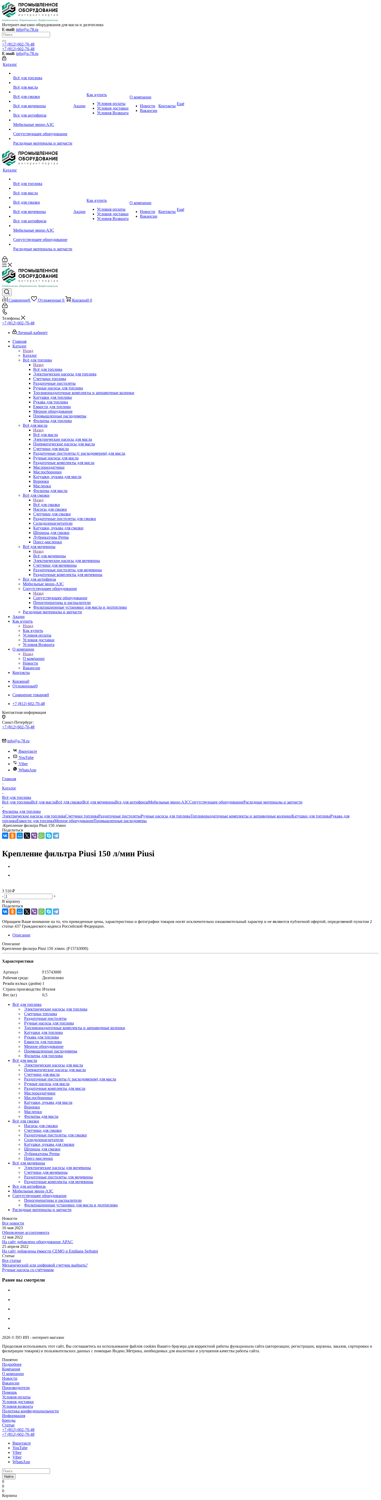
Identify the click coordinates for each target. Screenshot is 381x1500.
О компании (34, 658)
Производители (16, 1387)
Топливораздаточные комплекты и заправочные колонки (241, 816)
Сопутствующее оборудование (60, 598)
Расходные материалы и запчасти (272, 802)
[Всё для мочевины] (42, 101)
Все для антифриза (131, 802)
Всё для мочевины (49, 556)
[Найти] (4, 41)
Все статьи (11, 1260)
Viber (23, 764)
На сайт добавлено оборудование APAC (37, 1242)
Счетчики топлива (81, 816)
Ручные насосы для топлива (165, 816)
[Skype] (49, 836)
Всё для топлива (47, 369)
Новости (9, 1378)
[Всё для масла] (42, 82)
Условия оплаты (16, 1397)
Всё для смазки (46, 504)
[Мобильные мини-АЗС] (42, 120)
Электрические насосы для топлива (33, 816)
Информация (13, 1415)
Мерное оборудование (74, 821)
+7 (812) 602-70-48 (18, 44)
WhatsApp (27, 770)
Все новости (13, 1223)
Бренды (9, 1420)
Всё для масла (45, 434)
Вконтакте (28, 751)
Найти (8, 1476)
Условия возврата (17, 1406)
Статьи (8, 1425)
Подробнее (12, 1364)
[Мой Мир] (20, 836)
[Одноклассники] (12, 836)
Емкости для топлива (35, 821)
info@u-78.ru (27, 29)
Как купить (33, 630)
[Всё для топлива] (42, 73)
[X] (27, 836)
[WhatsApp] (41, 836)
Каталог (30, 355)
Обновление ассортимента (25, 1232)
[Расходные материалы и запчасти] (42, 138)
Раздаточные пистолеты (119, 816)
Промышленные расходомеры (120, 821)
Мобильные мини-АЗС (168, 802)
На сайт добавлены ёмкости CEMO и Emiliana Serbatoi (50, 1251)
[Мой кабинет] (4, 59)
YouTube (26, 757)
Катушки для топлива (311, 816)
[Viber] (34, 836)
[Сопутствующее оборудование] (42, 129)
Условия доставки (18, 1401)
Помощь (9, 1392)
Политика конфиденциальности (30, 1411)
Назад (28, 351)
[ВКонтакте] (5, 836)
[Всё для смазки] (42, 92)
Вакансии (10, 1383)
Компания (11, 1369)
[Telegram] (56, 836)
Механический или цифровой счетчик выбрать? (45, 1265)
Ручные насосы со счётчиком (28, 1270)
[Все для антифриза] (42, 110)
